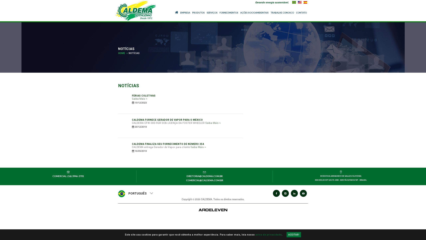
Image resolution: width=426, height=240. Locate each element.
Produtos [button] (198, 12)
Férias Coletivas (144, 95)
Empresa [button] (185, 12)
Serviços (212, 12)
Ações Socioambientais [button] (254, 12)
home (121, 53)
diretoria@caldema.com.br (205, 176)
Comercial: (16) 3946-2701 (68, 176)
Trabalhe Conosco (282, 12)
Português (137, 193)
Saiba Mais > (139, 99)
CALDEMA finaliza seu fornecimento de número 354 (168, 144)
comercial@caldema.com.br (204, 180)
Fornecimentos (228, 12)
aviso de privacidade (268, 234)
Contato (301, 12)
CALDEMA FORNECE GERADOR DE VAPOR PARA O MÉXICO (167, 119)
